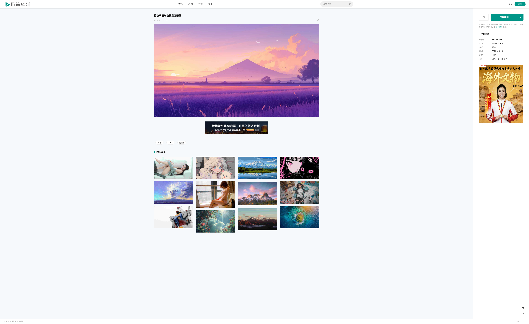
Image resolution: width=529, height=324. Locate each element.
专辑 (200, 4)
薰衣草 (182, 142)
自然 (494, 55)
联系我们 (499, 27)
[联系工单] (523, 308)
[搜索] (350, 4)
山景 (159, 142)
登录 (510, 4)
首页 (180, 4)
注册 (520, 4)
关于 (210, 4)
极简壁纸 (13, 321)
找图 (190, 4)
